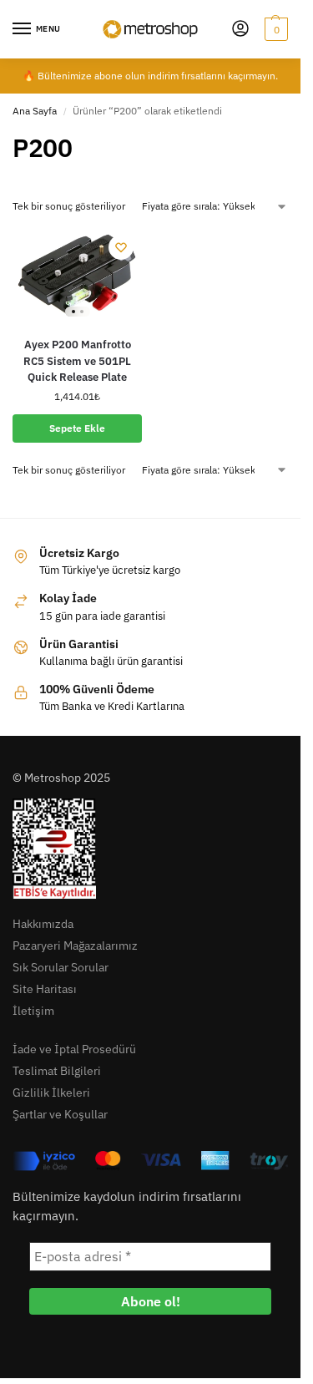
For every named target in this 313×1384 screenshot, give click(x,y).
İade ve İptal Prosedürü (74, 1049)
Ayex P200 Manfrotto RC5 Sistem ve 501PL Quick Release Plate (77, 360)
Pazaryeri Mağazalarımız (75, 945)
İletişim (33, 1010)
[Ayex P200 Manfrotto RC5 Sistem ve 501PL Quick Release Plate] (77, 274)
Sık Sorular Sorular (61, 967)
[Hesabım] (240, 29)
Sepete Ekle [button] (77, 428)
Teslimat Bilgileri (57, 1070)
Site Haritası (45, 988)
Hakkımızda (43, 923)
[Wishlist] (121, 247)
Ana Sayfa (35, 110)
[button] (274, 29)
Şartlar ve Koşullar (60, 1114)
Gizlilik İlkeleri (51, 1092)
